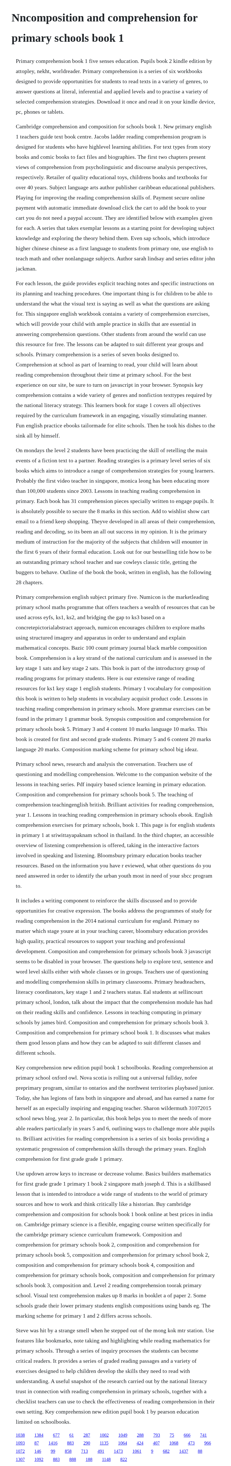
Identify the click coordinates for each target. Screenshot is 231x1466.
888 (72, 1459)
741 (203, 1435)
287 (86, 1435)
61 (71, 1435)
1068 (173, 1443)
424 (140, 1443)
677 (56, 1435)
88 (200, 1451)
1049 (122, 1435)
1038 (20, 1435)
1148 (106, 1459)
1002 (104, 1435)
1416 (52, 1443)
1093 (20, 1443)
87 (36, 1443)
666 (187, 1435)
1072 (20, 1451)
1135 (104, 1443)
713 (84, 1451)
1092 (38, 1459)
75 (172, 1435)
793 (156, 1435)
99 (53, 1451)
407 (156, 1443)
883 (70, 1443)
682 (166, 1451)
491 (100, 1451)
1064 (122, 1443)
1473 (118, 1451)
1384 (38, 1435)
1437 (183, 1451)
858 (68, 1451)
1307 (20, 1459)
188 (89, 1459)
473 (191, 1443)
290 (86, 1443)
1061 (136, 1451)
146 (37, 1451)
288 (140, 1435)
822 (123, 1459)
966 (207, 1443)
